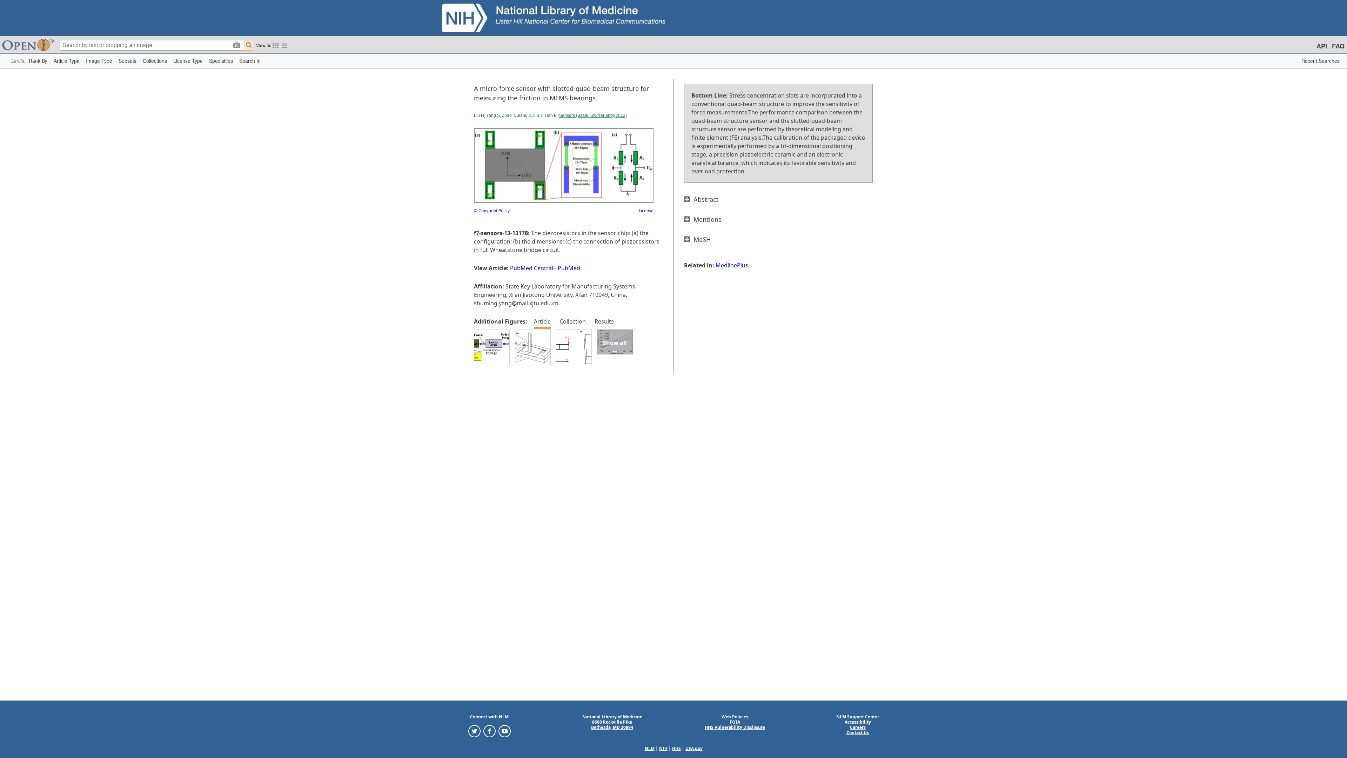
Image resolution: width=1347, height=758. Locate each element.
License (646, 211)
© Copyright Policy (492, 211)
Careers (858, 727)
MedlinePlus (732, 265)
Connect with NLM (489, 717)
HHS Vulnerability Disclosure (735, 727)
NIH (663, 748)
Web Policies (735, 717)
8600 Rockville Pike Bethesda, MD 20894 (612, 724)
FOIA (735, 722)
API (1321, 46)
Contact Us (857, 733)
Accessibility (858, 722)
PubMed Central (531, 268)
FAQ (1338, 46)
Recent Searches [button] (1320, 60)
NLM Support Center (857, 717)
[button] (38, 61)
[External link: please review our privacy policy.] (474, 731)
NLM (650, 748)
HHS (676, 748)
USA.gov (694, 748)
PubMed (569, 268)
